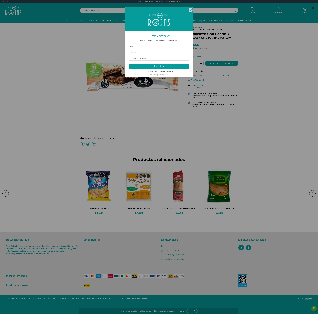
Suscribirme (159, 66)
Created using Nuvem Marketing (159, 75)
